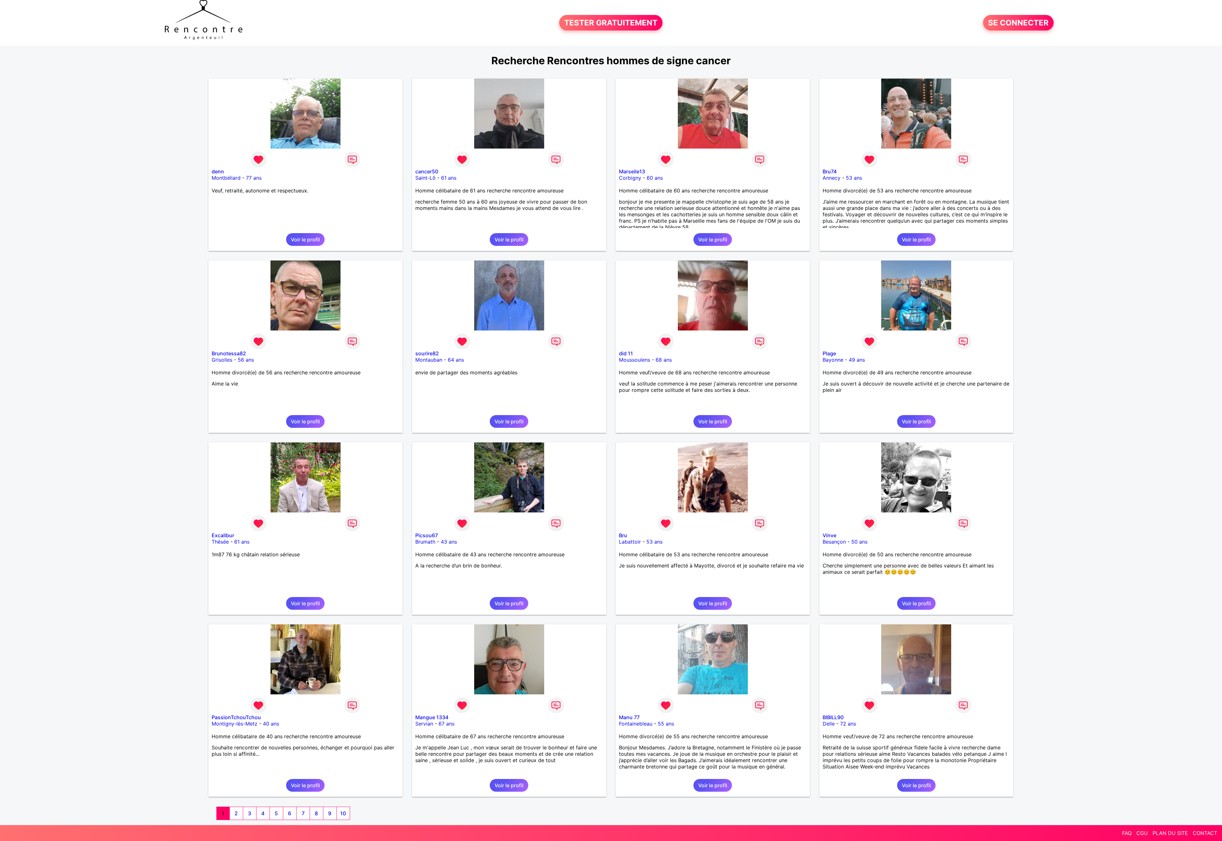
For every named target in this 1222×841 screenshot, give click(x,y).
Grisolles (222, 360)
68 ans (664, 360)
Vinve (829, 535)
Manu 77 (629, 717)
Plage (829, 353)
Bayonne (833, 360)
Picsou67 (426, 535)
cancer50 (426, 171)
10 (343, 813)
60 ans (655, 178)
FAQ (1127, 833)
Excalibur (223, 535)
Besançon (834, 542)
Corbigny (630, 178)
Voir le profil (305, 239)
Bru (623, 535)
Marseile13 (632, 171)
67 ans (446, 723)
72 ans (848, 723)
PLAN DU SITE (1170, 833)
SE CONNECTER (1018, 22)
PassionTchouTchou (236, 717)
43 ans (449, 542)
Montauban (428, 360)
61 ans (448, 178)
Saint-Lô (425, 178)
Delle (829, 723)
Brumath (425, 542)
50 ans (859, 542)
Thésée (220, 542)
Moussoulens (634, 360)
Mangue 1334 (431, 717)
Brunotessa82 (229, 353)
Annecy (831, 178)
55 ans (666, 723)
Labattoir (630, 542)
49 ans (857, 360)
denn (218, 171)
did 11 (626, 353)
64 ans (456, 360)
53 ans (854, 178)
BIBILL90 (833, 717)
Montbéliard (226, 178)
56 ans (246, 360)
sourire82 (427, 353)
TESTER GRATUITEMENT (610, 22)
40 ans (271, 723)
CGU (1142, 833)
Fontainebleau (635, 723)
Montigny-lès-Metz (234, 723)
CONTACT (1205, 833)
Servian (424, 723)
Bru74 (830, 171)
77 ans (254, 178)
